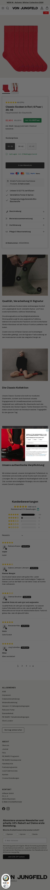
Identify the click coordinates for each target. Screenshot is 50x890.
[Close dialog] (47, 430)
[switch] (5, 886)
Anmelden (37, 445)
